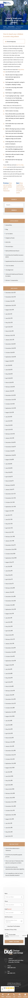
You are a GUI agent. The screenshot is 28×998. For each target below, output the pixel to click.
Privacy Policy (13, 929)
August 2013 (8, 716)
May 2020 (8, 374)
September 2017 (9, 506)
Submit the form (14, 941)
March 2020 (8, 382)
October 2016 (9, 553)
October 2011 (9, 810)
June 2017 (8, 519)
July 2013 (7, 720)
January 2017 (8, 541)
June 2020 (8, 369)
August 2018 (8, 459)
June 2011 (8, 827)
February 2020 (9, 386)
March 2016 (8, 583)
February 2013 (9, 742)
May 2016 (8, 575)
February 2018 (9, 485)
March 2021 (8, 331)
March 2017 (8, 532)
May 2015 (8, 626)
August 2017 (8, 511)
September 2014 (9, 660)
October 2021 (9, 301)
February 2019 (9, 433)
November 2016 (9, 549)
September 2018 (9, 455)
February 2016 (9, 588)
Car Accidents (9, 233)
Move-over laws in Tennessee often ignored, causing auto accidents (14, 862)
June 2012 (8, 776)
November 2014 (9, 652)
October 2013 (9, 707)
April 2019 (8, 429)
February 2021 (9, 335)
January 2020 (8, 391)
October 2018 (9, 451)
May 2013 (8, 729)
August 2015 (8, 613)
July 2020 (7, 365)
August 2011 (8, 819)
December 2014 (9, 648)
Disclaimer (7, 929)
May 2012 (8, 780)
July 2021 (7, 314)
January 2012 (8, 797)
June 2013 (8, 725)
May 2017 (8, 523)
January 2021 (8, 339)
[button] (2, 6)
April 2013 (8, 733)
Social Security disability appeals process (13, 855)
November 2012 (9, 755)
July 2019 (7, 416)
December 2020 (9, 344)
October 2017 (9, 502)
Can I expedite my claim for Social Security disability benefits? (14, 874)
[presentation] (16, 935)
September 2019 (9, 408)
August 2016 (8, 562)
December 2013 (9, 699)
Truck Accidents (9, 265)
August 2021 (8, 309)
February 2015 (9, 639)
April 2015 (8, 630)
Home (4, 26)
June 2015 (8, 622)
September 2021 (9, 305)
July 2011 (7, 823)
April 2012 (8, 784)
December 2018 (9, 442)
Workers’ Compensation (11, 280)
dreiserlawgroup (11, 41)
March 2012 (8, 789)
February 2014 (9, 690)
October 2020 (9, 352)
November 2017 (9, 498)
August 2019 (8, 412)
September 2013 (9, 712)
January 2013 (8, 746)
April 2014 (8, 682)
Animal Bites (11, 26)
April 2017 (8, 528)
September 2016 (9, 558)
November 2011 (9, 806)
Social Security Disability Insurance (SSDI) (14, 256)
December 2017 (9, 493)
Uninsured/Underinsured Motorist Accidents (14, 275)
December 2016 (9, 545)
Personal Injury (9, 246)
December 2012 (9, 750)
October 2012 (9, 759)
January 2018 (8, 489)
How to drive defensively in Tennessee (12, 849)
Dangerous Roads (9, 238)
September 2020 (9, 356)
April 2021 (8, 326)
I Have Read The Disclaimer (13, 926)
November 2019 (9, 399)
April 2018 (8, 476)
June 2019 (8, 421)
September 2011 (9, 814)
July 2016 (7, 566)
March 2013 (8, 737)
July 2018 (7, 463)
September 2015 (9, 609)
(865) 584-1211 (12, 967)
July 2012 (7, 772)
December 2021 (9, 292)
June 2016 (8, 570)
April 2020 (8, 378)
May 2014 (8, 677)
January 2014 (8, 695)
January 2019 (8, 438)
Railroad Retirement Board (12, 250)
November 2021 (9, 297)
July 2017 (7, 515)
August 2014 (8, 665)
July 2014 (7, 669)
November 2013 (9, 703)
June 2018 (8, 468)
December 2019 (9, 395)
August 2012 (8, 767)
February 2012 (9, 793)
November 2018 (9, 446)
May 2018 (8, 472)
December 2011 (9, 802)
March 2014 (8, 686)
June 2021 (8, 318)
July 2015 (7, 618)
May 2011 (8, 832)
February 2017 (9, 536)
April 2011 (8, 836)
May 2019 (8, 425)
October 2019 (9, 404)
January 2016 (8, 592)
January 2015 (8, 643)
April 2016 (8, 579)
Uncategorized (9, 269)
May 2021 (8, 322)
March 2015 (8, 635)
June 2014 (8, 673)
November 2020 (9, 348)
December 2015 (9, 596)
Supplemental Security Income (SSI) (14, 261)
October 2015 (9, 605)
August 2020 (8, 361)
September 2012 (9, 763)
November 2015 (9, 600)
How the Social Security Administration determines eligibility (14, 868)
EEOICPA (7, 242)
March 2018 (8, 481)
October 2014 (9, 656)
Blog (6, 229)
